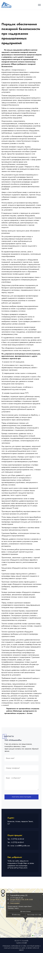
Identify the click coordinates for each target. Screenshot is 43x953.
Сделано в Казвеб (21, 943)
